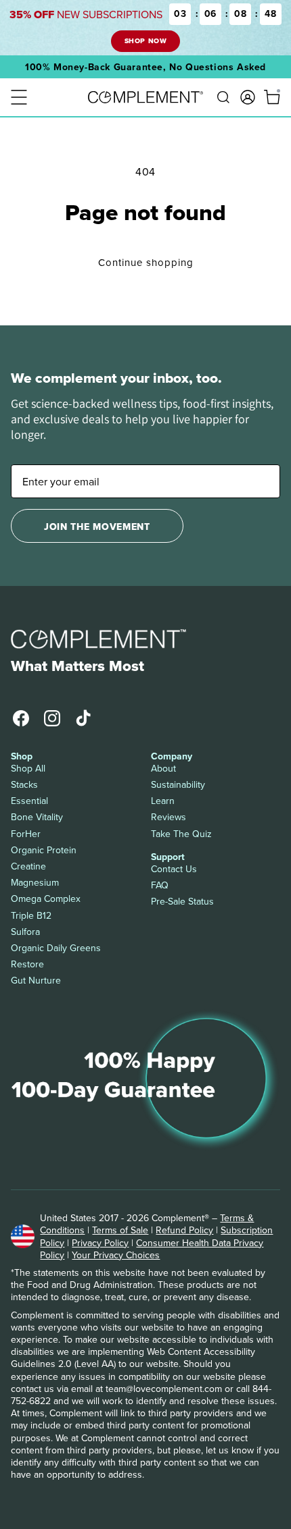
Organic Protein (43, 850)
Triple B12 (31, 915)
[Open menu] (19, 97)
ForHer (26, 834)
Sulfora (25, 932)
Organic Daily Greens (56, 948)
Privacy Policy (100, 1243)
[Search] (223, 97)
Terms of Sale (120, 1230)
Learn (163, 801)
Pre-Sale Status (182, 901)
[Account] (248, 97)
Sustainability (178, 784)
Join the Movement (97, 526)
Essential (29, 801)
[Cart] (272, 97)
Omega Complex (46, 898)
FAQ (160, 885)
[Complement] (145, 97)
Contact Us (174, 869)
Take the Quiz (181, 834)
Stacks (24, 784)
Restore (27, 964)
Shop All (28, 768)
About (163, 768)
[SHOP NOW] (145, 27)
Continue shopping (146, 262)
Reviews (168, 817)
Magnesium (35, 882)
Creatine (28, 866)
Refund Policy (184, 1230)
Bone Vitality (37, 817)
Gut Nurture (36, 980)
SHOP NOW (145, 41)
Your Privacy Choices (116, 1255)
